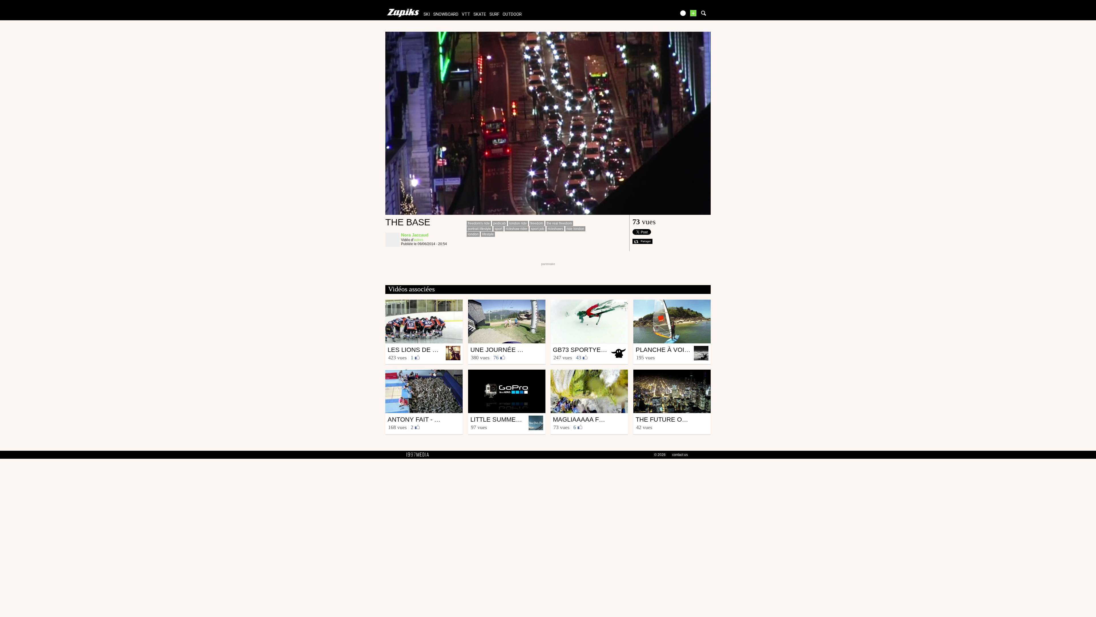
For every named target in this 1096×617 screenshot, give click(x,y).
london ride (518, 223)
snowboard (445, 14)
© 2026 (660, 455)
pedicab (499, 223)
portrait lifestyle (479, 229)
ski (427, 14)
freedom (536, 223)
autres (418, 240)
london (473, 234)
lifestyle (488, 234)
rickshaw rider (516, 229)
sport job (537, 229)
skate (480, 14)
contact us (680, 455)
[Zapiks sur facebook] (660, 15)
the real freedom (559, 223)
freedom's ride (479, 223)
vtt (466, 14)
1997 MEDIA (419, 455)
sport (498, 229)
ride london (575, 229)
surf (494, 14)
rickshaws (555, 229)
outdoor (512, 14)
